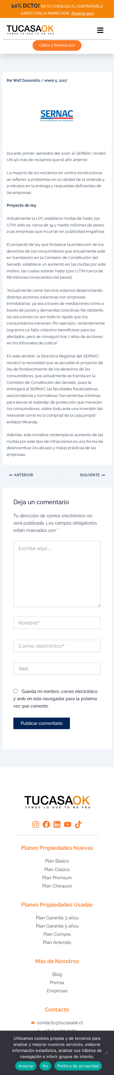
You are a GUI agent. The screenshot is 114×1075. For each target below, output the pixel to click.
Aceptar (26, 1065)
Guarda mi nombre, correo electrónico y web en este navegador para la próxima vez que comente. (55, 698)
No (45, 1065)
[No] (106, 1053)
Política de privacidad (78, 1065)
